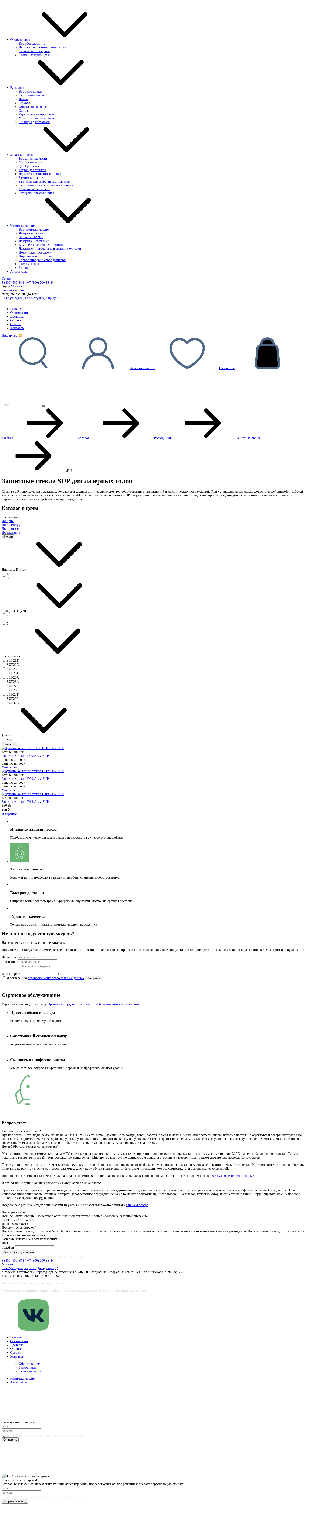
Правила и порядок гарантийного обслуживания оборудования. (94, 1004)
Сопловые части (30, 162)
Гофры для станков (32, 170)
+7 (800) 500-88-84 (40, 282)
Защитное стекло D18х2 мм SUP (25, 801)
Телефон (8, 1247)
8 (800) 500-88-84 (14, 282)
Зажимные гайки (31, 177)
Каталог (83, 438)
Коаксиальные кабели (34, 189)
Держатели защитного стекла (40, 174)
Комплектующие (22, 225)
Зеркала (24, 103)
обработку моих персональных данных (56, 978)
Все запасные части (33, 158)
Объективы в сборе (33, 106)
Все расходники (30, 91)
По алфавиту (11, 532)
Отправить (93, 978)
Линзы (23, 99)
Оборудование (20, 39)
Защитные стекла (31, 95)
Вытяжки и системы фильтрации (42, 47)
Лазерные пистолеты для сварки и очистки (50, 248)
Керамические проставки (37, 114)
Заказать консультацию (18, 1252)
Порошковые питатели (35, 256)
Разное (23, 267)
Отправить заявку (14, 1501)
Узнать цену (10, 767)
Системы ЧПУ (29, 264)
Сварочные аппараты (34, 51)
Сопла (23, 110)
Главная (16, 309)
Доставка (17, 316)
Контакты (17, 328)
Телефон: (8, 961)
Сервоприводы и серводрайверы (42, 260)
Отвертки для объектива (36, 193)
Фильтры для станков (34, 122)
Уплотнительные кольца (36, 118)
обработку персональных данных (122, 1290)
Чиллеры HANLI (31, 237)
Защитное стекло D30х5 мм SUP (25, 756)
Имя (5, 1243)
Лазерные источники (34, 241)
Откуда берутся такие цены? (233, 1175)
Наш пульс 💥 (12, 335)
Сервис (7, 278)
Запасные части (21, 154)
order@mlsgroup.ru (15, 298)
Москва (16, 286)
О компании (19, 312)
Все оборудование (32, 43)
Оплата (15, 320)
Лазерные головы (31, 233)
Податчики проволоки (35, 252)
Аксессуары (19, 271)
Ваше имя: (9, 957)
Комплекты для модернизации (41, 244)
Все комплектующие (34, 229)
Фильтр (8, 536)
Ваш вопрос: (11, 974)
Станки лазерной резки (35, 55)
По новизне (10, 528)
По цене (8, 521)
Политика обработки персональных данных (34, 1283)
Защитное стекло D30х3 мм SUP (25, 778)
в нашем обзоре (137, 1205)
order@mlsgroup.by (42, 298)
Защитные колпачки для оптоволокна (46, 185)
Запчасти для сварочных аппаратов (44, 181)
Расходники (18, 87)
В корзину (9, 814)
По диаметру (11, 525)
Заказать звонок (13, 290)
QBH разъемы (29, 166)
